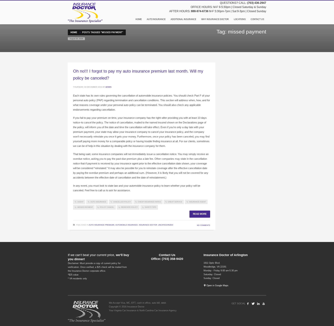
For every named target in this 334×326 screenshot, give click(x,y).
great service (175, 202)
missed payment (85, 207)
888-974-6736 (199, 11)
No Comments (203, 225)
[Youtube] (263, 303)
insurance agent (197, 202)
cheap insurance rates (149, 202)
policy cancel (107, 207)
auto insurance (98, 202)
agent (80, 202)
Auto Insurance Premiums (101, 225)
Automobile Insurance (126, 225)
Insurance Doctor (148, 225)
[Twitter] (253, 303)
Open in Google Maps (217, 285)
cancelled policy (122, 202)
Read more (200, 214)
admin (108, 87)
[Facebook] (247, 303)
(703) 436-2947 (256, 2)
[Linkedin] (258, 303)
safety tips (150, 207)
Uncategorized (165, 225)
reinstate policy (129, 207)
